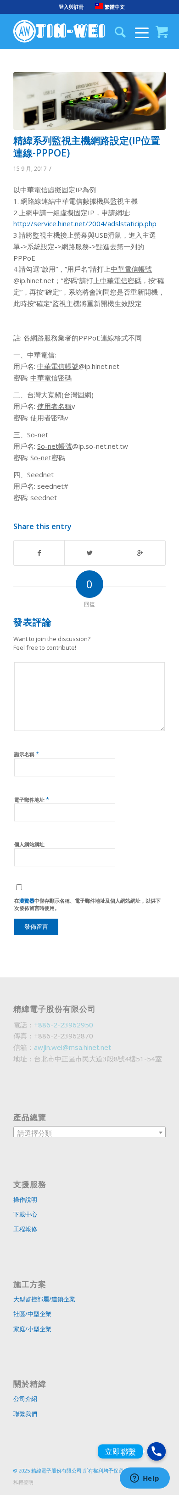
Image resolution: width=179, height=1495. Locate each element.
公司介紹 (25, 1399)
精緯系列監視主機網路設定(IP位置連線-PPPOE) (86, 146)
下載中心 (25, 1214)
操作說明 (25, 1199)
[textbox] (89, 1133)
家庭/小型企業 (32, 1329)
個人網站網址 (29, 844)
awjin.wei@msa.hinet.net (72, 1047)
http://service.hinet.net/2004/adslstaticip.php (85, 223)
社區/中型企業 (32, 1314)
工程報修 (25, 1229)
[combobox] (89, 1132)
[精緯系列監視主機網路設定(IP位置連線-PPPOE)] (89, 101)
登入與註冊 (71, 6)
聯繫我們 (25, 1414)
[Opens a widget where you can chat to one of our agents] (144, 1478)
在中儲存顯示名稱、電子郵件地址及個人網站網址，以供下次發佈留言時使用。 (87, 904)
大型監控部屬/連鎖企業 (44, 1299)
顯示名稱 (26, 754)
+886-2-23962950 (63, 1024)
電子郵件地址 (31, 799)
